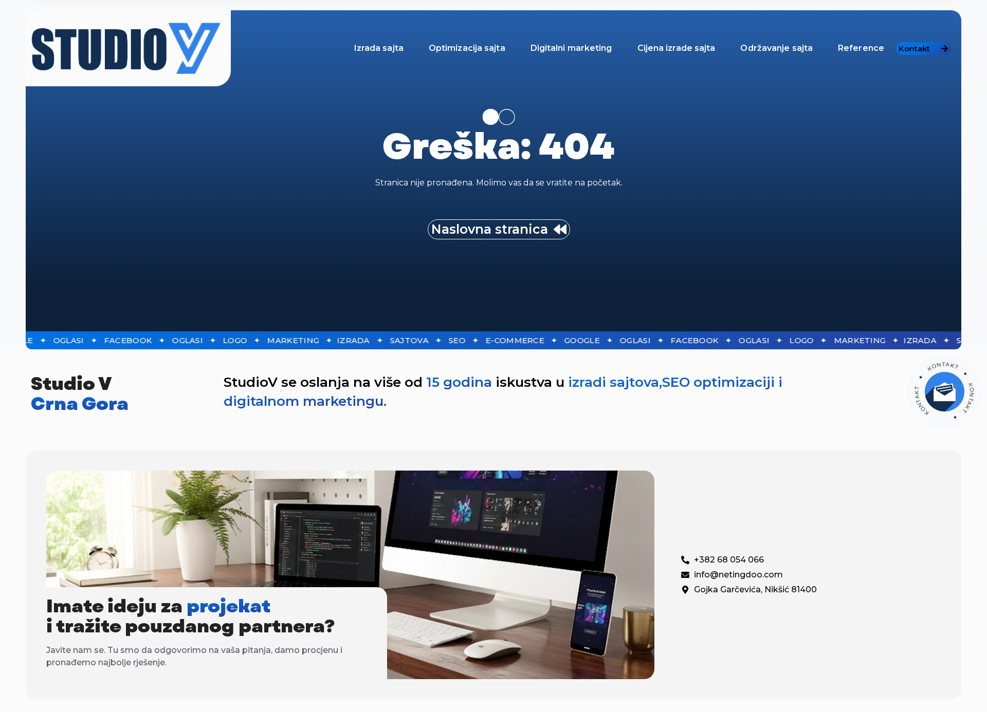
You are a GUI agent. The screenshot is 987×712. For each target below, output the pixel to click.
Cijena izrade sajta (676, 48)
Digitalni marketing (571, 48)
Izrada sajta (379, 48)
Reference (861, 48)
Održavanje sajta (776, 48)
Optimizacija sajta (467, 48)
